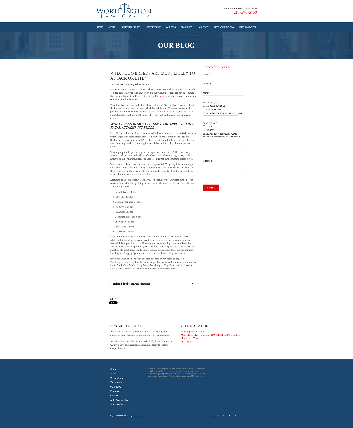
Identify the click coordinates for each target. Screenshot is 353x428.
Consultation (213, 109)
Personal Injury (131, 27)
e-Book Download (215, 106)
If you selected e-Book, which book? (222, 113)
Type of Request (212, 103)
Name (206, 74)
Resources (186, 27)
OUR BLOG (171, 27)
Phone (207, 84)
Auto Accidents (247, 27)
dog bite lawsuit (159, 96)
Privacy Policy (228, 416)
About (111, 27)
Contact (203, 27)
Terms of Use (216, 416)
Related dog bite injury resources (153, 283)
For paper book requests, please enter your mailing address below (221, 135)
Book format (210, 123)
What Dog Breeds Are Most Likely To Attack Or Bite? (152, 76)
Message (208, 161)
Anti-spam (239, 416)
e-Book (210, 130)
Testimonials (154, 27)
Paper (209, 127)
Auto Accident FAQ (224, 27)
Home (100, 27)
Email (207, 93)
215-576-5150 (245, 12)
